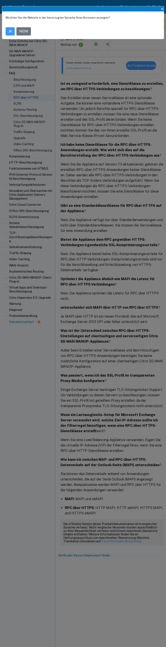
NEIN (23, 31)
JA (10, 31)
